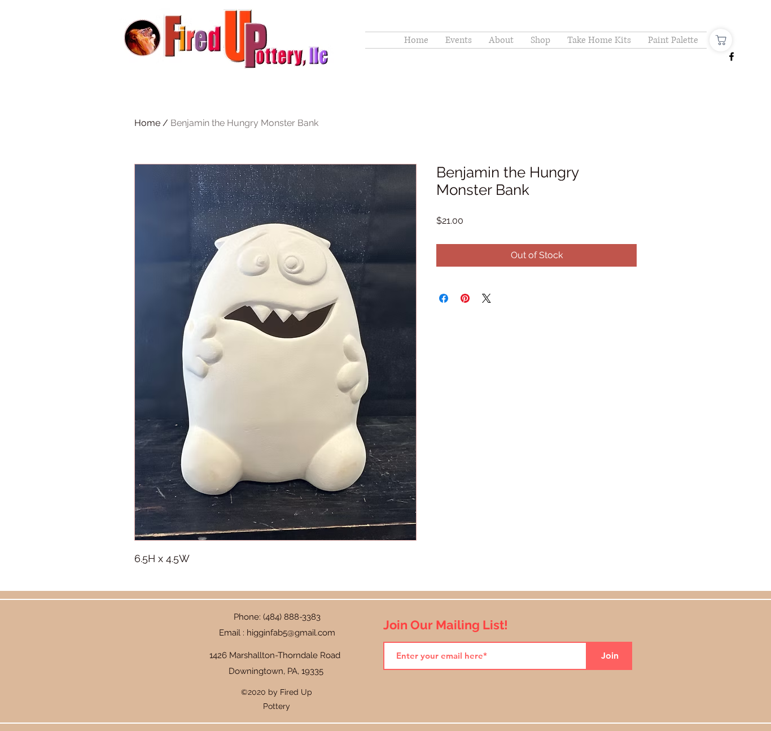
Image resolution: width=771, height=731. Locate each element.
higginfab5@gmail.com (291, 633)
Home (147, 123)
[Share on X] (486, 298)
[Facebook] (731, 56)
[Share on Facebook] (443, 298)
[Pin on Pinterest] (465, 298)
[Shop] (720, 40)
